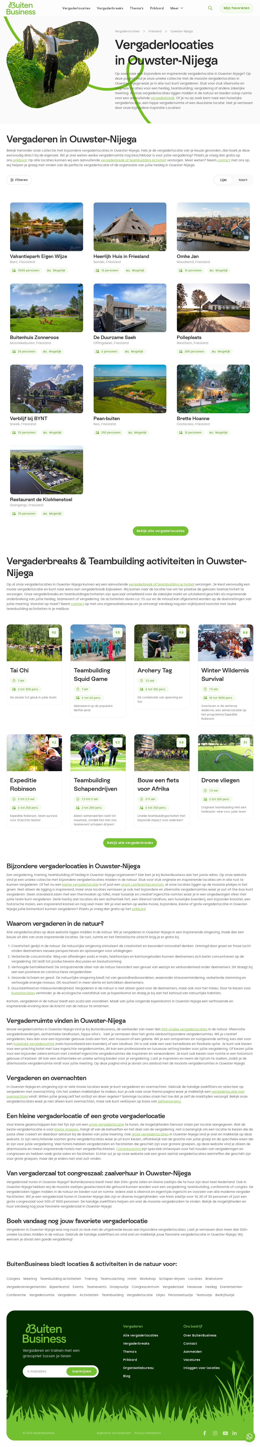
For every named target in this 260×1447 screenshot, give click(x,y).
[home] (21, 8)
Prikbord (157, 8)
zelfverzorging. (169, 1101)
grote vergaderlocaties (150, 1134)
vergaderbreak (162, 98)
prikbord (20, 160)
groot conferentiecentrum (142, 885)
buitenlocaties (23, 993)
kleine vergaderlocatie (80, 885)
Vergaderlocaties (76, 8)
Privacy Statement (147, 1433)
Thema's (137, 8)
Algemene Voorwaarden (114, 1433)
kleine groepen (66, 1129)
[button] (177, 8)
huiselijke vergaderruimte (33, 1044)
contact (223, 160)
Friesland (154, 31)
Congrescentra (129, 1149)
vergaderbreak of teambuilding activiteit (133, 160)
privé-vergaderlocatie (106, 1124)
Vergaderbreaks (110, 8)
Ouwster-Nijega (181, 31)
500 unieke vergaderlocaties (184, 1029)
